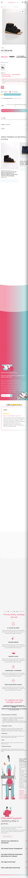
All (9, 6)
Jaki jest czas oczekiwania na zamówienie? (9, 842)
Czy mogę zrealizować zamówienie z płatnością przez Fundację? (12, 855)
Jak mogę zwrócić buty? (8, 862)
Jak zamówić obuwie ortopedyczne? (11, 848)
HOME (5, 6)
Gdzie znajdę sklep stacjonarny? (10, 867)
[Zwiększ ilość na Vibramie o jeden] (25, 106)
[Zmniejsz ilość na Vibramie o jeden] (5, 106)
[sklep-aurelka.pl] (14, 2)
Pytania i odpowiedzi (7, 836)
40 (2, 87)
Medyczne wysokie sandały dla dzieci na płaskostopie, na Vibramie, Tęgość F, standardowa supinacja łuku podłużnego (9, 173)
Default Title (3, 67)
